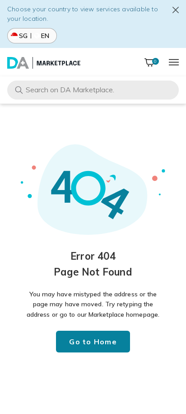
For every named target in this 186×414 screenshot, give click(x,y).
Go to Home (93, 341)
